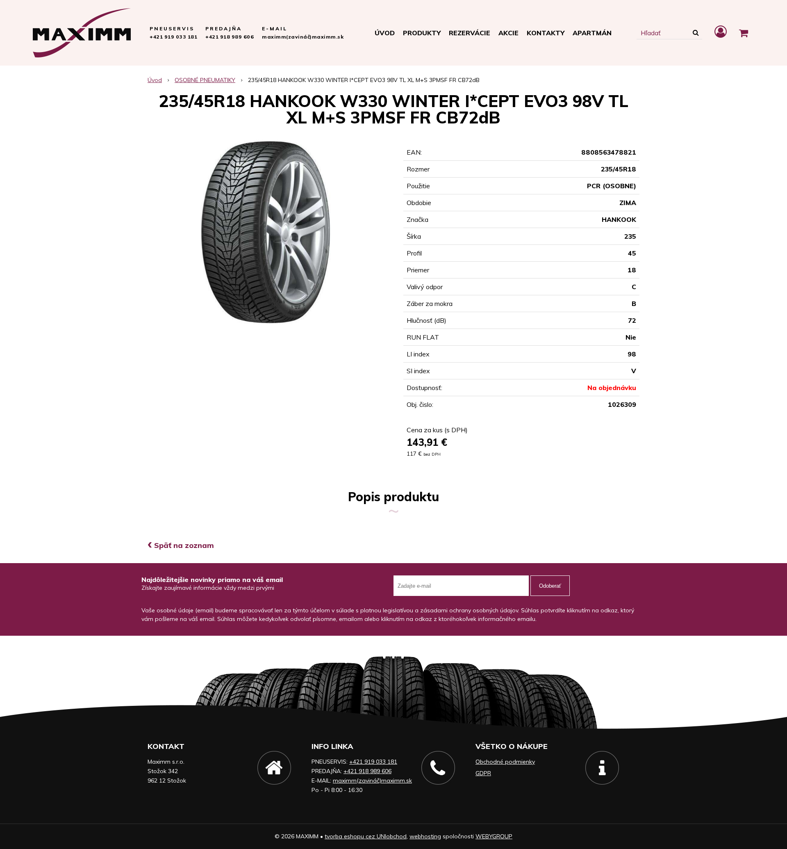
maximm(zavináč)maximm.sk (302, 37)
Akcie (508, 33)
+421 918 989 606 (229, 37)
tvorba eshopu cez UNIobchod (366, 836)
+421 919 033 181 (173, 37)
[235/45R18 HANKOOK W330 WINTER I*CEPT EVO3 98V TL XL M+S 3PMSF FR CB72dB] (266, 232)
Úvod (385, 33)
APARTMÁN (592, 33)
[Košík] (743, 33)
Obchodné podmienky (505, 761)
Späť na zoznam (181, 545)
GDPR (483, 773)
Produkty (422, 33)
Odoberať (550, 586)
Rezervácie (469, 33)
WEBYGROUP (493, 836)
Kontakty (545, 33)
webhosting (425, 836)
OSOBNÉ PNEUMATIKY (205, 80)
